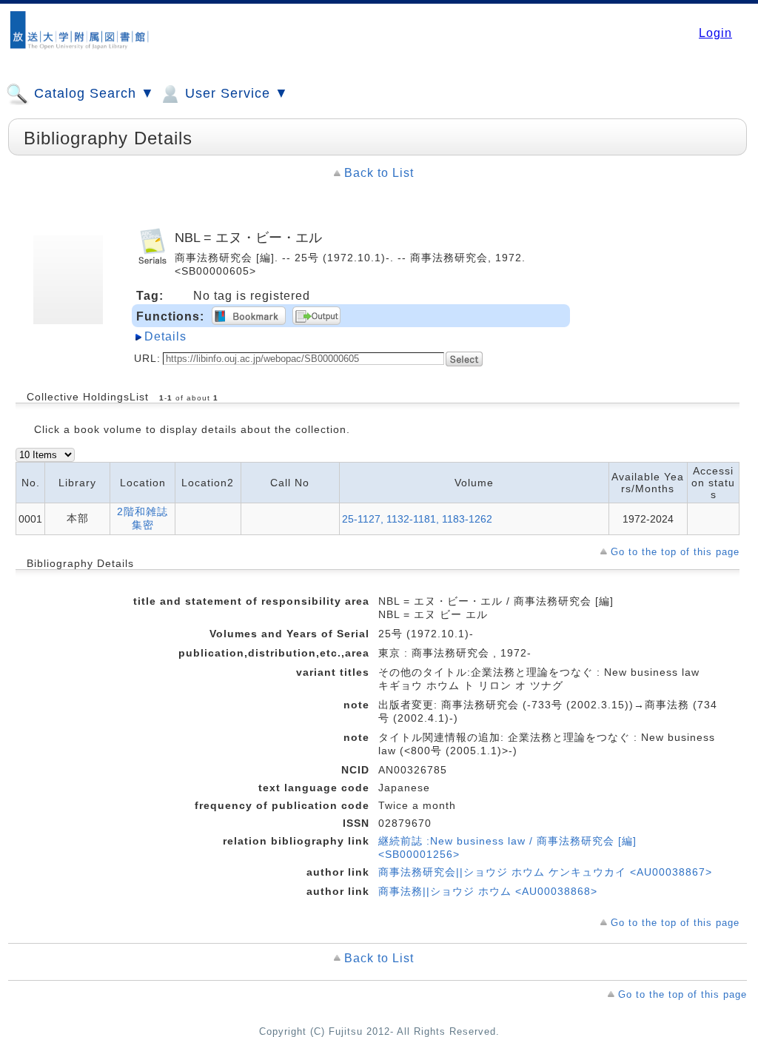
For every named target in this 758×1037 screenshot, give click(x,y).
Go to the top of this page (675, 551)
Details (165, 336)
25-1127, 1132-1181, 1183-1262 (417, 519)
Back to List (379, 173)
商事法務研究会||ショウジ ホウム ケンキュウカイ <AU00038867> (545, 872)
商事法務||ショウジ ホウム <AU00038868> (487, 891)
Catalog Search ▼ (92, 93)
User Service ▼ (235, 93)
